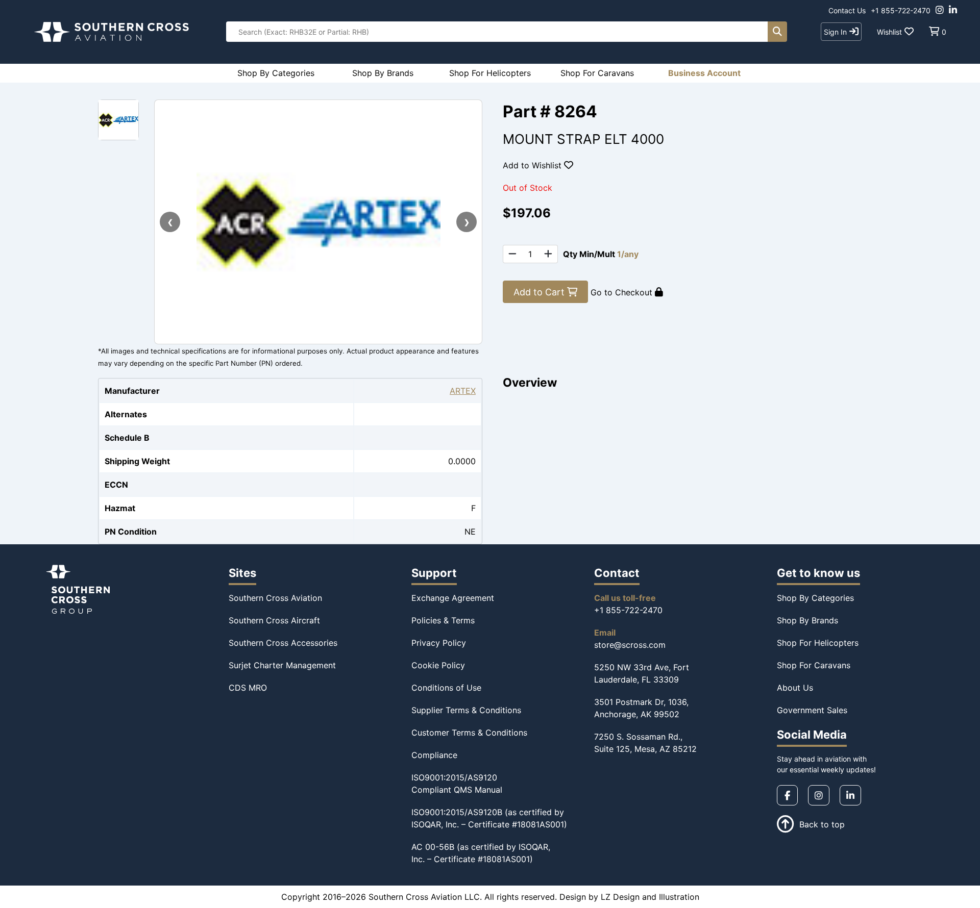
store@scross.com (630, 645)
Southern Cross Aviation (275, 598)
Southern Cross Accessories (283, 643)
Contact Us (847, 10)
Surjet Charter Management (282, 665)
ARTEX (463, 391)
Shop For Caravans (813, 665)
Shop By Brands (807, 620)
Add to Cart (540, 292)
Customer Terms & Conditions (469, 732)
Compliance (434, 755)
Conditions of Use (446, 688)
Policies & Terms (443, 620)
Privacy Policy (438, 643)
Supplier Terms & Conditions (466, 710)
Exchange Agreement (452, 598)
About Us (795, 688)
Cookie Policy (438, 665)
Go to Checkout (623, 292)
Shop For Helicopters (818, 643)
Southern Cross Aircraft (274, 620)
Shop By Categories (815, 598)
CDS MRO (248, 688)
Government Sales (812, 710)
